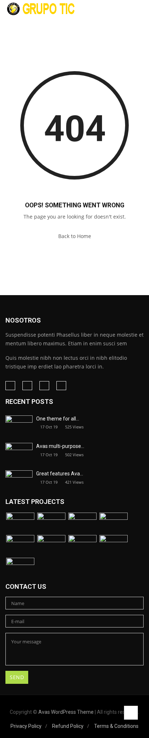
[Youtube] (61, 385)
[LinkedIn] (27, 385)
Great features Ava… (59, 473)
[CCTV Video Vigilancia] (20, 545)
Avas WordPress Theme (66, 712)
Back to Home (74, 236)
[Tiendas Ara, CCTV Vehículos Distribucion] (51, 523)
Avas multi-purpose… (60, 446)
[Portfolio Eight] (113, 545)
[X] (44, 385)
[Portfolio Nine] (20, 568)
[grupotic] (41, 8)
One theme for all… (57, 419)
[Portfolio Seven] (82, 545)
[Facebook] (10, 385)
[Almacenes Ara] (20, 523)
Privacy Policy (26, 726)
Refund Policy (68, 726)
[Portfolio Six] (51, 545)
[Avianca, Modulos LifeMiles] (113, 523)
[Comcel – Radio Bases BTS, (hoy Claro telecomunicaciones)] (82, 523)
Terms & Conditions (116, 726)
